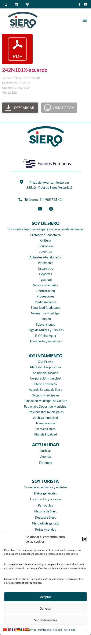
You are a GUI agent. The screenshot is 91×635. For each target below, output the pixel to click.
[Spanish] (27, 629)
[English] (10, 629)
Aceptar (45, 597)
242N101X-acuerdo (25, 70)
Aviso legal (70, 629)
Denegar (46, 608)
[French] (14, 629)
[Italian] (23, 629)
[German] (19, 629)
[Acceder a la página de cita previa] (17, 4)
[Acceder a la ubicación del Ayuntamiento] (28, 4)
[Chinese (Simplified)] (5, 629)
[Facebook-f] (79, 4)
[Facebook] (51, 209)
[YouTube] (40, 209)
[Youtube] (85, 4)
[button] (85, 539)
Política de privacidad (50, 629)
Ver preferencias (45, 620)
